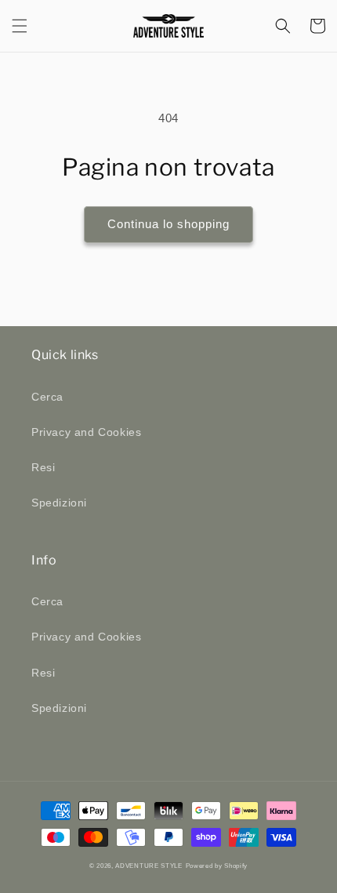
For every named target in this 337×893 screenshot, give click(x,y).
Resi (43, 467)
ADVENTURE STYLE (149, 865)
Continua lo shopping (168, 224)
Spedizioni (59, 502)
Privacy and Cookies (86, 432)
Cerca (47, 396)
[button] (19, 26)
